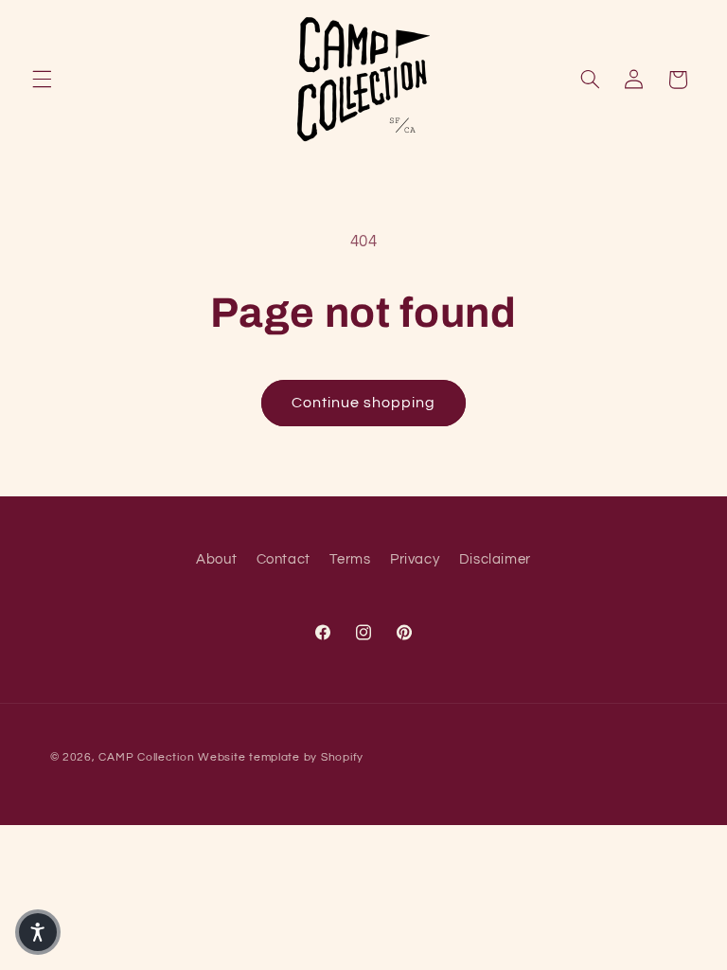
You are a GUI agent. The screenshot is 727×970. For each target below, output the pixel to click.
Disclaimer (495, 559)
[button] (41, 79)
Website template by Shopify (281, 757)
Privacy (414, 559)
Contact (283, 559)
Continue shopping (364, 402)
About (216, 559)
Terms (349, 559)
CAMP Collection (146, 757)
